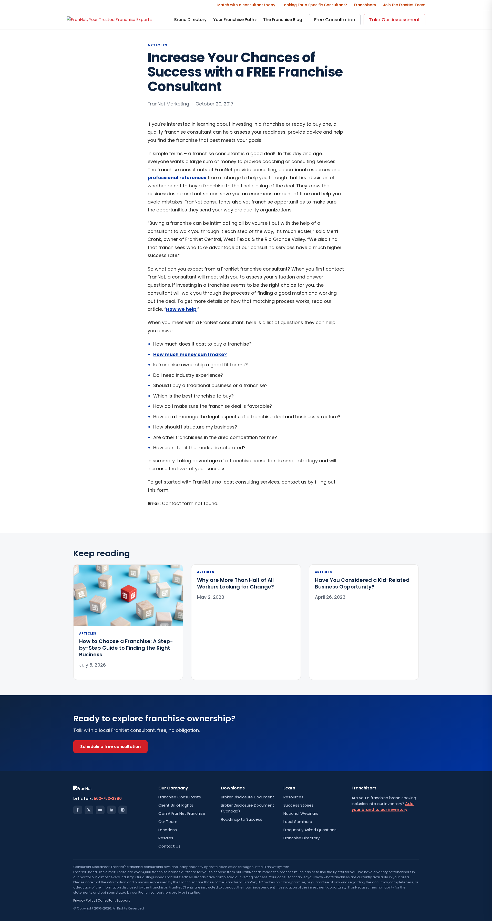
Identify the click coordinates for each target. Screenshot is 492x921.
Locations (167, 829)
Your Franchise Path (235, 20)
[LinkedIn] (111, 810)
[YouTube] (100, 810)
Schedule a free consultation (110, 746)
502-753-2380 (108, 798)
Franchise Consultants (179, 797)
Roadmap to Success (241, 819)
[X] (89, 810)
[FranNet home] (109, 19)
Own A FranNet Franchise (181, 813)
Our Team (167, 821)
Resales (165, 838)
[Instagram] (122, 810)
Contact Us (169, 846)
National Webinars (300, 813)
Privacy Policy (84, 900)
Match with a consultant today (246, 4)
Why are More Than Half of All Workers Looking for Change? (235, 583)
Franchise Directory (301, 838)
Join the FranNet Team (404, 4)
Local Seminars (297, 821)
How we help (181, 309)
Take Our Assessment (394, 19)
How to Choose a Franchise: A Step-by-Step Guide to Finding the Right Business (126, 648)
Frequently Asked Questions (309, 829)
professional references (177, 177)
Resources (293, 797)
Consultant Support (114, 900)
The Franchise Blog (282, 20)
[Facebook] (77, 810)
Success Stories (298, 805)
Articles (158, 45)
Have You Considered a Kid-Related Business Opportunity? (362, 583)
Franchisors (365, 4)
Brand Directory (190, 20)
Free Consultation (334, 19)
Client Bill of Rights (175, 805)
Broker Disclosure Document (247, 797)
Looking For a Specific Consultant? (314, 4)
